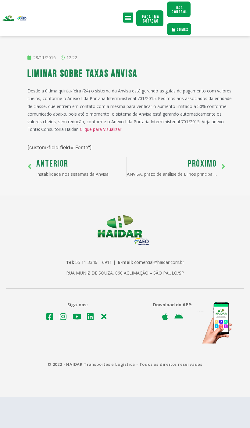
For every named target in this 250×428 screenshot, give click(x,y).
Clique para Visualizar (100, 129)
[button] (128, 18)
